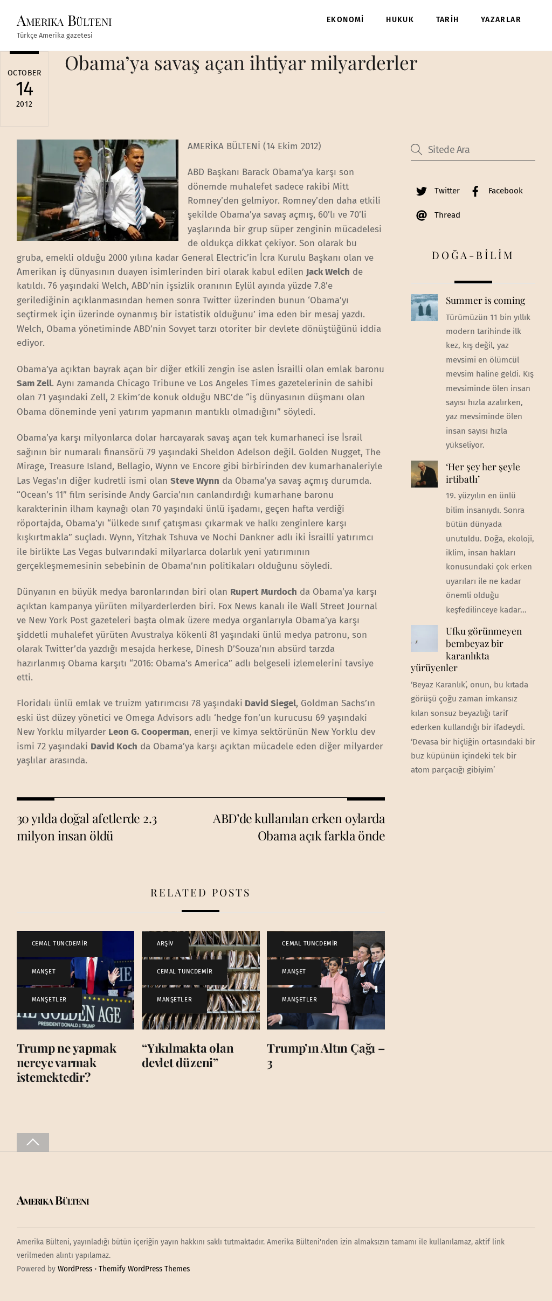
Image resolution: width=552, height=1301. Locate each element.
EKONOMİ (345, 19)
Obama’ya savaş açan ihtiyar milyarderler (241, 62)
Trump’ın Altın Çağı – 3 (325, 1055)
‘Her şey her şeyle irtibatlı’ (483, 473)
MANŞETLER (49, 999)
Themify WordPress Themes (144, 1269)
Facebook (504, 191)
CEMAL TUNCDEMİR (59, 943)
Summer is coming (485, 300)
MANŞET (44, 971)
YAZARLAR (501, 19)
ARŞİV (165, 943)
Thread (446, 215)
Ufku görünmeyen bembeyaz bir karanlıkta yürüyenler (466, 649)
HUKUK (400, 19)
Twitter (446, 191)
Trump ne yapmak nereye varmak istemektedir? (66, 1062)
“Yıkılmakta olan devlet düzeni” (187, 1055)
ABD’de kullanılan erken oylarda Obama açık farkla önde (299, 827)
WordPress (75, 1269)
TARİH (447, 19)
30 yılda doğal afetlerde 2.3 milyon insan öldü (87, 827)
